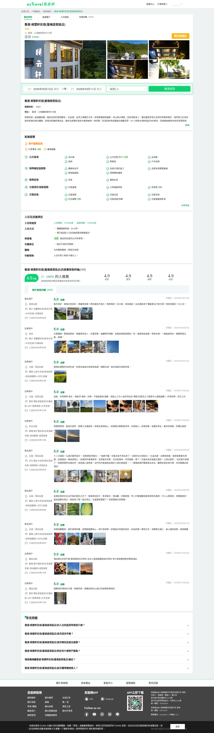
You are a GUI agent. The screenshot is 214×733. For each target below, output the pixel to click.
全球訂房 (25, 11)
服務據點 (130, 683)
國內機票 (49, 697)
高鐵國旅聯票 (51, 715)
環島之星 (66, 706)
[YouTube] (94, 714)
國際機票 (31, 697)
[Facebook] (86, 714)
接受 (178, 726)
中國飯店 (36, 11)
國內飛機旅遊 (51, 710)
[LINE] (117, 714)
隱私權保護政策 (96, 728)
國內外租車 (67, 710)
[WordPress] (110, 714)
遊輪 (47, 702)
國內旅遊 (49, 706)
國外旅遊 (31, 702)
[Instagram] (102, 714)
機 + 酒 (65, 702)
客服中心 (150, 4)
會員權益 (85, 683)
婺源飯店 (47, 11)
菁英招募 (153, 683)
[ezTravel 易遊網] (41, 4)
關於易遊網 (62, 683)
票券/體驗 (32, 706)
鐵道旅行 (31, 710)
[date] (44, 89)
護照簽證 (31, 715)
